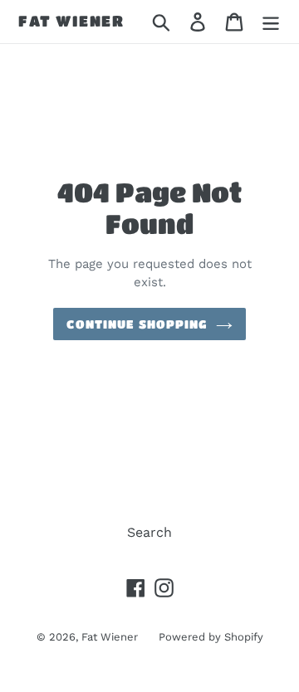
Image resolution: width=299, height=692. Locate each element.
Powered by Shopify (211, 637)
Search (149, 532)
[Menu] (270, 22)
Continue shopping (136, 323)
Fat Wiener (71, 20)
